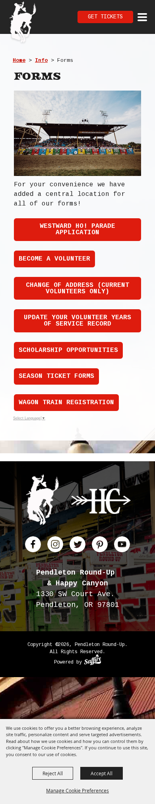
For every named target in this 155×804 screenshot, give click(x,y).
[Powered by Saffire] (92, 661)
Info (41, 60)
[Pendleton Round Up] (23, 23)
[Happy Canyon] (101, 502)
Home (19, 60)
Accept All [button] (101, 773)
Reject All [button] (53, 773)
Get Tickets (105, 17)
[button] (77, 133)
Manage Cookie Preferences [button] (77, 790)
